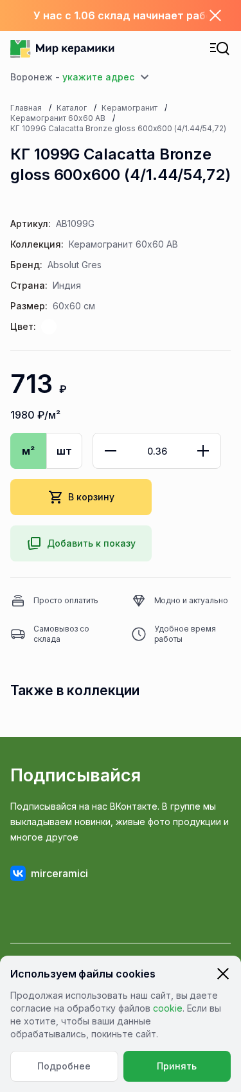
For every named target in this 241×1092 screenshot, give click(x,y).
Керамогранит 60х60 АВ (57, 118)
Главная (26, 108)
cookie (168, 1008)
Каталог (72, 108)
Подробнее (64, 1065)
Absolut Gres (75, 264)
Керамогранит (129, 108)
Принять (177, 1065)
